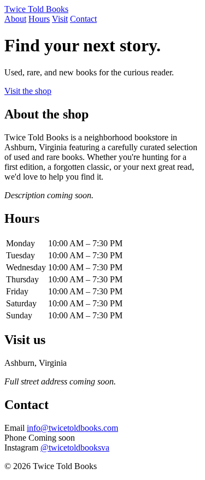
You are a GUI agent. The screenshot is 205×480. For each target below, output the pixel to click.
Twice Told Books (36, 9)
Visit (60, 18)
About (15, 18)
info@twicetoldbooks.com (72, 427)
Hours (39, 18)
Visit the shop (27, 91)
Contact (83, 18)
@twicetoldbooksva (74, 447)
